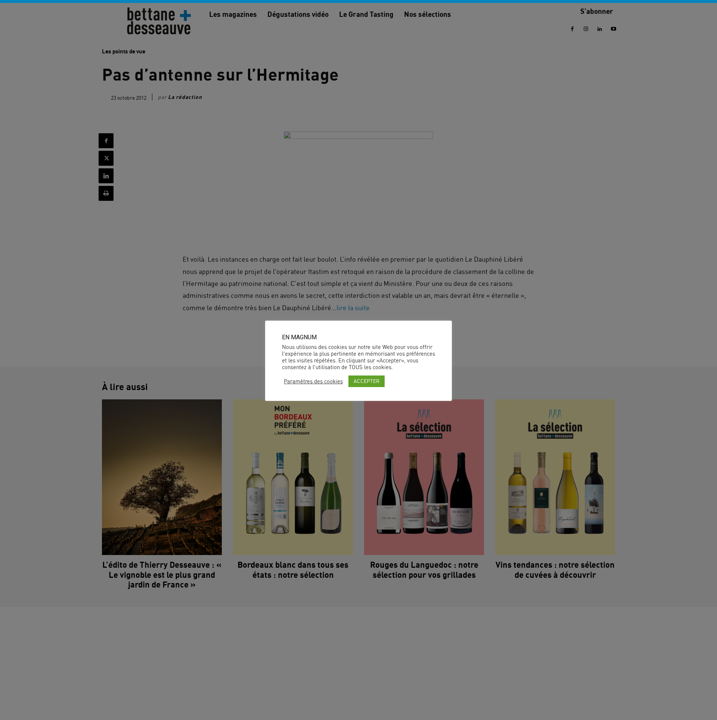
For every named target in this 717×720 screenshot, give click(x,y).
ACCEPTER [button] (366, 381)
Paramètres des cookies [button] (313, 381)
